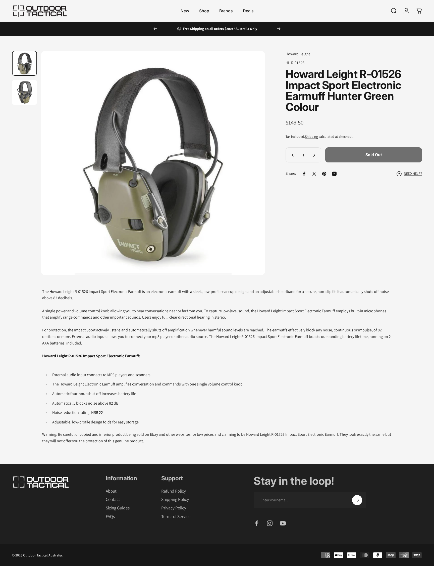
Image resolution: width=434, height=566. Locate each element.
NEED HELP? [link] (413, 173)
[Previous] (155, 29)
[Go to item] (24, 63)
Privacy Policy (173, 508)
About (111, 491)
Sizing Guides (118, 508)
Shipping (311, 137)
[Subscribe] (357, 500)
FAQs (110, 516)
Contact (113, 499)
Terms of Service (176, 516)
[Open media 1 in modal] (153, 163)
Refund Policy (173, 491)
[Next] (278, 29)
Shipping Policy (175, 499)
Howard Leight (298, 54)
